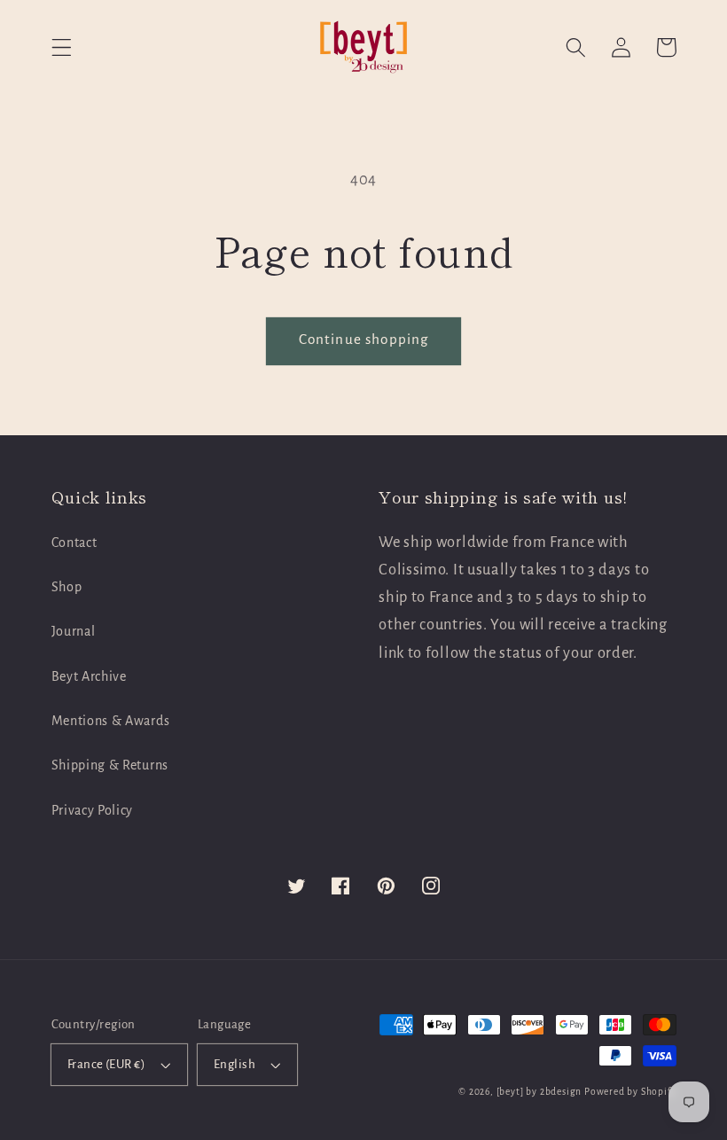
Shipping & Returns (109, 765)
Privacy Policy (92, 810)
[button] (61, 47)
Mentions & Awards (110, 721)
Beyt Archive (89, 676)
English (234, 1064)
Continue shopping (364, 339)
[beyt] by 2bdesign (539, 1092)
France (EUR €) (106, 1064)
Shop (66, 587)
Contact (74, 542)
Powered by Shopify (630, 1092)
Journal (73, 631)
